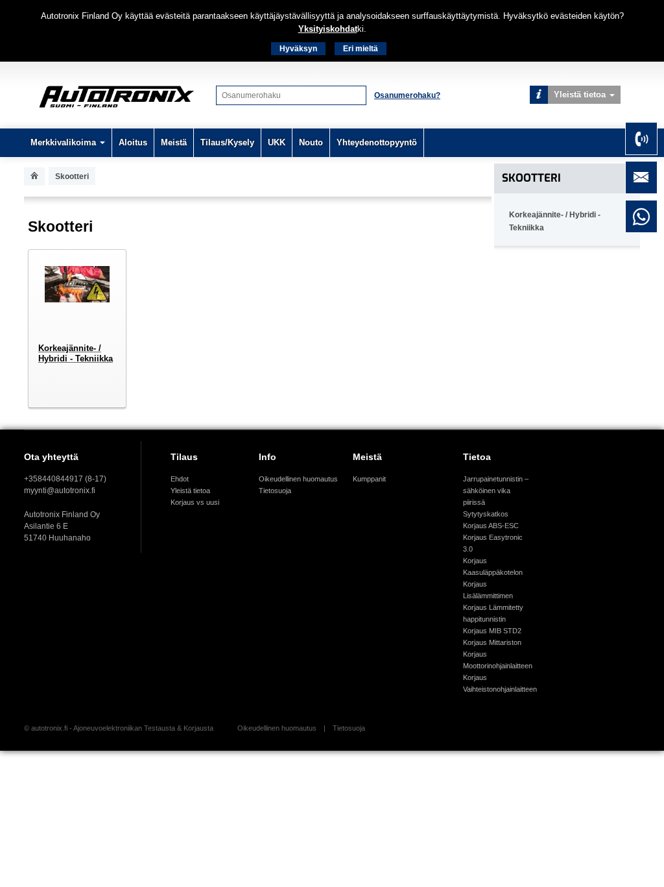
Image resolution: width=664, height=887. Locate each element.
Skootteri (531, 178)
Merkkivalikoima (63, 142)
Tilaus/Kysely (227, 142)
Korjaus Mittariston (492, 642)
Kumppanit (369, 479)
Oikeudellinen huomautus (298, 479)
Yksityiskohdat (327, 29)
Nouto (311, 142)
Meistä (174, 142)
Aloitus (133, 142)
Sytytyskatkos (485, 514)
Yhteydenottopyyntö (377, 142)
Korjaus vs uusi (195, 502)
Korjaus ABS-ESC (491, 525)
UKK (276, 142)
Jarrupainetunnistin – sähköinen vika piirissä (495, 490)
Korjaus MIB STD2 (492, 631)
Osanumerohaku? (407, 95)
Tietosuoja (275, 490)
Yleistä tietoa (580, 94)
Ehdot (180, 479)
